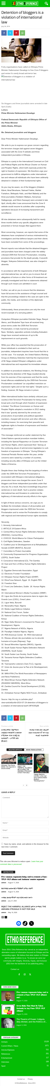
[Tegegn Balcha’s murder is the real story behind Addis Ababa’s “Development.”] (41, 763)
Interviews (5, 1062)
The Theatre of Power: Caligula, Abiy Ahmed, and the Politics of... (32, 1020)
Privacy (30, 1079)
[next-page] (26, 785)
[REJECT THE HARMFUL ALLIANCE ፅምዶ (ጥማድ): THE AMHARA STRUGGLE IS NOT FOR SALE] (25, 759)
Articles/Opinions (8, 1050)
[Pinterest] (16, 33)
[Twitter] (10, 33)
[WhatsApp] (22, 33)
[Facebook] (4, 33)
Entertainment (6, 1058)
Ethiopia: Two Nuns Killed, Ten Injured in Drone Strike (8, 766)
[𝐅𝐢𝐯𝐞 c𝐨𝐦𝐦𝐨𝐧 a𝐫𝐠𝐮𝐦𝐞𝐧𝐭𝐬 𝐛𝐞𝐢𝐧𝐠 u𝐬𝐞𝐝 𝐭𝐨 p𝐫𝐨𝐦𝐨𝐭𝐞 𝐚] (8, 996)
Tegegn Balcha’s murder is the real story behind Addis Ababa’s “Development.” (40, 777)
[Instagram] (25, 975)
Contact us (21, 1079)
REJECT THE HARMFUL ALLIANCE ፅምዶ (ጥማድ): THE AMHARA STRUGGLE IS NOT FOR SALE (25, 769)
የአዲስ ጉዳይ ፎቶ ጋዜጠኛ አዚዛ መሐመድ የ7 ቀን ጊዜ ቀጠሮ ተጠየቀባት (39, 732)
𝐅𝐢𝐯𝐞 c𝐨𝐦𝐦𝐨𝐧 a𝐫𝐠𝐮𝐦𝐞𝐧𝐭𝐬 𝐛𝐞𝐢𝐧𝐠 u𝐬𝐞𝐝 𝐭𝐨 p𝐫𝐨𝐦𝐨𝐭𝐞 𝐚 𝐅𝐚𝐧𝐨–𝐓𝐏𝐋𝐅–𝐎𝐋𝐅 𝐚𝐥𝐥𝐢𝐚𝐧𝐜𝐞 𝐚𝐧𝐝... (32, 994)
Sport (3, 1066)
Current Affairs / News (9, 763)
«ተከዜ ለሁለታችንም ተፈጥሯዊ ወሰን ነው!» (17, 897)
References (5, 1054)
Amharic (4, 1042)
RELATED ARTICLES (15, 750)
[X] (30, 975)
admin (3, 883)
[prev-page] (23, 785)
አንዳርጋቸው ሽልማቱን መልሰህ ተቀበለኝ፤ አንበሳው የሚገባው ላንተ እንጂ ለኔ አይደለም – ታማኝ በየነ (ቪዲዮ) (11, 735)
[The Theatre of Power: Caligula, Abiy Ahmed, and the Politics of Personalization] (8, 1023)
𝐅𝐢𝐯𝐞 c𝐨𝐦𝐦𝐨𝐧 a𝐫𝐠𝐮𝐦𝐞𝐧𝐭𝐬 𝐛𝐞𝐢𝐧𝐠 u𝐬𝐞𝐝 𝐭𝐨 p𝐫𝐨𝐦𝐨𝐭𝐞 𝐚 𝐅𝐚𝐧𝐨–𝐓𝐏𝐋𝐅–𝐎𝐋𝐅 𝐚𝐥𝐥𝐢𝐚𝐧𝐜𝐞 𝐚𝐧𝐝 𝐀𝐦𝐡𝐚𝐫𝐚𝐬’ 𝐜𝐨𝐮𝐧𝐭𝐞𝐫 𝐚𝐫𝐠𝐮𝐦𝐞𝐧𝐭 (24, 877)
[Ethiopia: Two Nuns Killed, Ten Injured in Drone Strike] (8, 759)
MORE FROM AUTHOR (33, 750)
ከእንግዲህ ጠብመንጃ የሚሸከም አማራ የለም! (17, 888)
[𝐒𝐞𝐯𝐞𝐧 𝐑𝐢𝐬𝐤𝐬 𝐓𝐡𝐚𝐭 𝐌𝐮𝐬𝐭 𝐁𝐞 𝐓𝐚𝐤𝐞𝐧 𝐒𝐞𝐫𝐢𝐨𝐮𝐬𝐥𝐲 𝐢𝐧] (8, 1009)
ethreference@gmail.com (29, 969)
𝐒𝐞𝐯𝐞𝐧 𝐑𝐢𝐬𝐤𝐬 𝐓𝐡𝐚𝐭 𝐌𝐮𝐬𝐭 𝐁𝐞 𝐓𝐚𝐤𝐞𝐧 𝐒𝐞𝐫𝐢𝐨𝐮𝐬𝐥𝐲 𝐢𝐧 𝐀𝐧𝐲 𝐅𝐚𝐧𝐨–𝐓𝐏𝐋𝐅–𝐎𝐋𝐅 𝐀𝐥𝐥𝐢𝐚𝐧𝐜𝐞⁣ (31, 1008)
